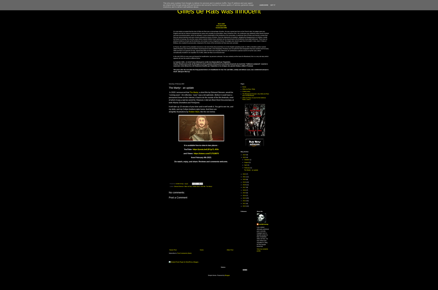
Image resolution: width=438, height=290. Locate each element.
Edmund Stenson (179, 186)
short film (202, 186)
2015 (244, 193)
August (246, 162)
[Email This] (193, 184)
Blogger (227, 275)
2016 (244, 190)
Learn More (263, 5)
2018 (244, 185)
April (246, 165)
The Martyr (194, 92)
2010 (244, 206)
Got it (272, 5)
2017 (244, 187)
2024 (244, 155)
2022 (244, 174)
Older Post (230, 250)
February (247, 168)
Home (202, 250)
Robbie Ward (194, 112)
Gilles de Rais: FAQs (248, 89)
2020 (244, 179)
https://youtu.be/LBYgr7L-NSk (205, 149)
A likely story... (246, 91)
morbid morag (263, 224)
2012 (244, 201)
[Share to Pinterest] (202, 184)
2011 (244, 203)
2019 (244, 182)
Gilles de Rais (188, 186)
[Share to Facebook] (199, 184)
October (247, 160)
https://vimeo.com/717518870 (206, 153)
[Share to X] (197, 184)
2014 (244, 195)
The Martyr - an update (251, 170)
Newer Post (173, 250)
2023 (244, 157)
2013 (244, 198)
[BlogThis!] (195, 184)
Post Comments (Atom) (184, 253)
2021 (244, 177)
